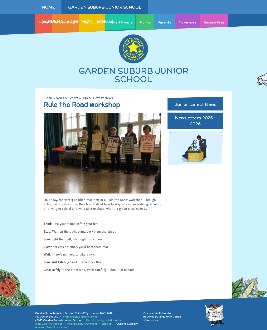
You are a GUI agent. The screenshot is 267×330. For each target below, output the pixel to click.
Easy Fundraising (57, 327)
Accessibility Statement (82, 323)
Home (48, 98)
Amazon (40, 327)
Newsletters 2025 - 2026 (195, 121)
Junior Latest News (97, 98)
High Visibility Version (49, 323)
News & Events (67, 98)
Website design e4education (104, 320)
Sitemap (107, 323)
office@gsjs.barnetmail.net (80, 316)
